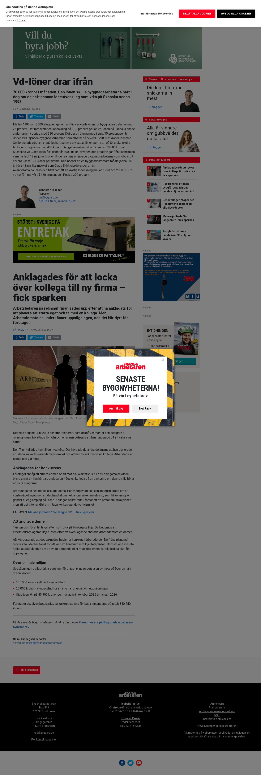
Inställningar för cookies (156, 13)
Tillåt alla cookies (197, 13)
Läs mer (21, 20)
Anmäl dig (116, 408)
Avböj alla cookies (236, 13)
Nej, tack (145, 408)
